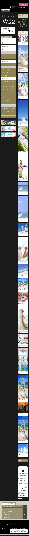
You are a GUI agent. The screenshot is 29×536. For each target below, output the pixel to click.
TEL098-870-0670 (22, 531)
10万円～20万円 (6, 69)
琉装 (3, 55)
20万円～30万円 (6, 72)
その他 (4, 58)
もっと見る (23, 460)
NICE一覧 (24, 4)
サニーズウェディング (7, 105)
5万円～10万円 (5, 66)
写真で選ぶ (6, 46)
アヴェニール (5, 116)
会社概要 (23, 528)
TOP (19, 14)
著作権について (17, 528)
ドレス (4, 52)
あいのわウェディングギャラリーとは (20, 7)
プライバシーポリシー (8, 528)
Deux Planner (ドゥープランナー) (8, 96)
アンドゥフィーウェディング (8, 86)
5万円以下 (5, 64)
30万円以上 (5, 75)
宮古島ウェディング (7, 100)
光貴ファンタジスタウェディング (8, 91)
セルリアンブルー (6, 114)
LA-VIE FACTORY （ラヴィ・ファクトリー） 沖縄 (8, 110)
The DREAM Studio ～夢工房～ (8, 82)
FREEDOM (5, 103)
